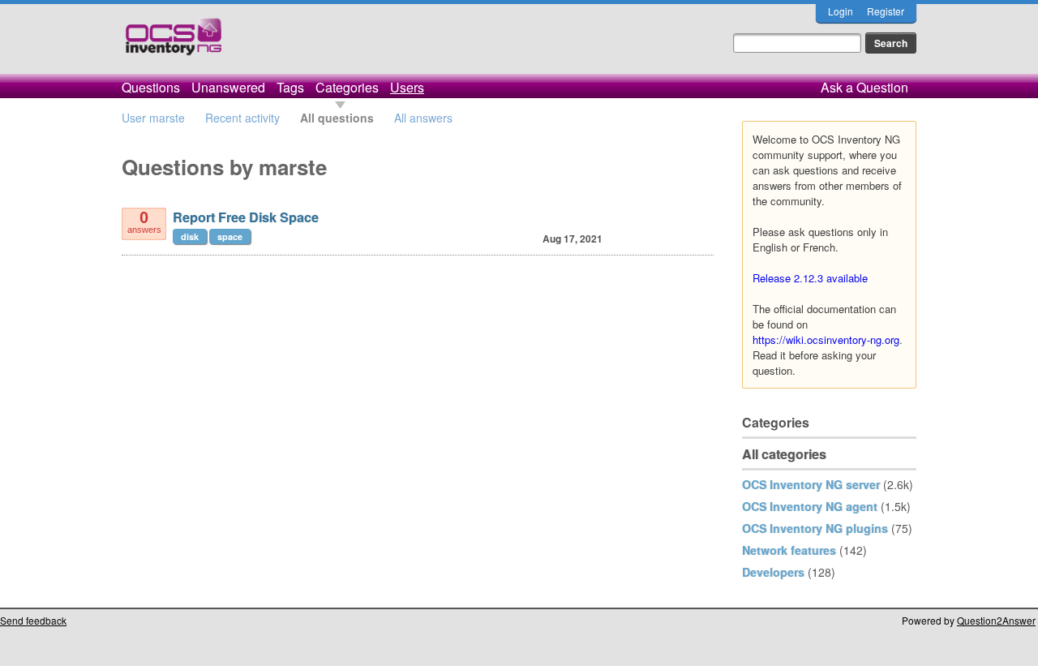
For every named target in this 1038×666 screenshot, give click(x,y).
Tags (290, 87)
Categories (347, 87)
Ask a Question (864, 87)
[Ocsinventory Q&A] (173, 43)
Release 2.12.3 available (810, 278)
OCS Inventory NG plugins (815, 528)
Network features (789, 550)
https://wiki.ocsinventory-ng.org (826, 339)
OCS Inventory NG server (811, 484)
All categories (784, 454)
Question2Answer (996, 620)
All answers (423, 118)
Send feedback (33, 620)
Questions (151, 87)
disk (190, 236)
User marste (153, 118)
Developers (773, 572)
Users (407, 87)
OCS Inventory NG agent (809, 506)
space (229, 236)
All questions (337, 118)
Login (840, 11)
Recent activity (242, 118)
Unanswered (228, 87)
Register (885, 11)
